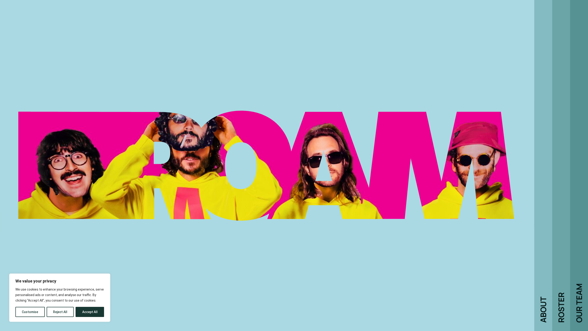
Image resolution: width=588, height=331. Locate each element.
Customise (30, 312)
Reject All (60, 312)
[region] (59, 298)
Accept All (90, 312)
